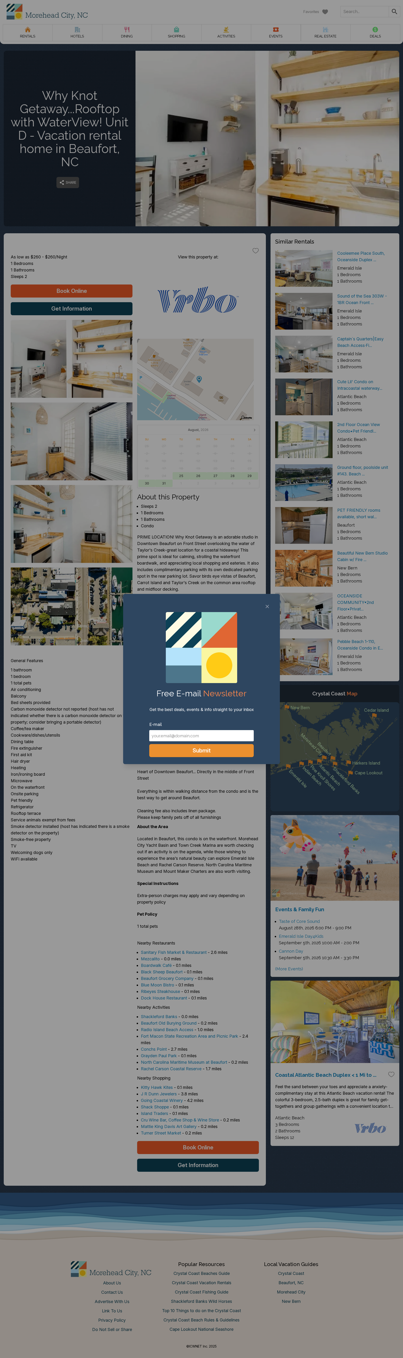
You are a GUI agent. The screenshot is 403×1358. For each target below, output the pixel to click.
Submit (202, 750)
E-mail (155, 724)
